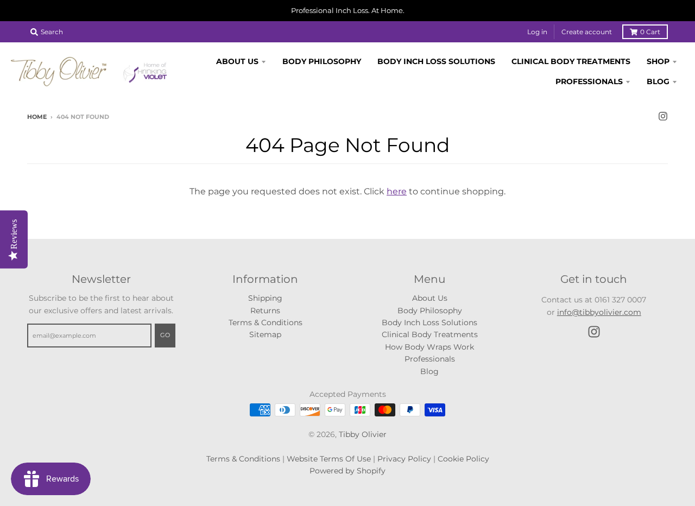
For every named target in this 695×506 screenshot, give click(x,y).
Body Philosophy (429, 310)
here (397, 191)
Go (165, 335)
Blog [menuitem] (658, 81)
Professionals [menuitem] (589, 81)
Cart (650, 32)
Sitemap (265, 334)
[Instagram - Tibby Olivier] (663, 116)
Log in (537, 32)
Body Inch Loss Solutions (429, 322)
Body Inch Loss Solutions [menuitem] (436, 61)
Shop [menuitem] (658, 61)
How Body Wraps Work (429, 347)
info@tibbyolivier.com (599, 312)
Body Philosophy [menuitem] (321, 61)
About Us (429, 298)
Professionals (430, 359)
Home (37, 117)
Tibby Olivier (363, 434)
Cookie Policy (463, 459)
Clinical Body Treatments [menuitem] (570, 61)
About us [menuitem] (237, 61)
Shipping (265, 298)
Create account (586, 32)
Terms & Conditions (265, 322)
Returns (265, 310)
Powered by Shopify (347, 471)
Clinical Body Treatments (430, 334)
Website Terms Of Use (329, 459)
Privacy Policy (404, 459)
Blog (429, 371)
